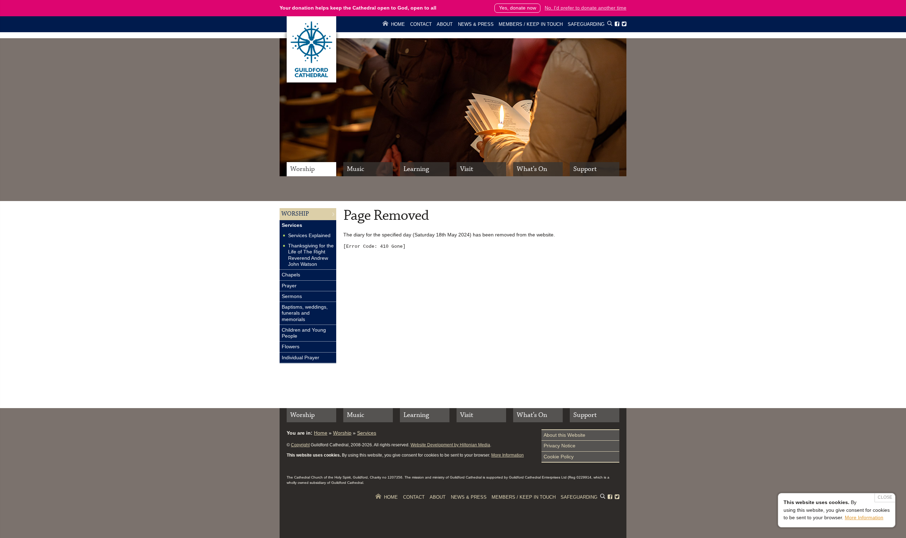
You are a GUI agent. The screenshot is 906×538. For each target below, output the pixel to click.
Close (885, 497)
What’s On (532, 169)
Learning (416, 169)
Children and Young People (304, 333)
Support (585, 169)
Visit (466, 169)
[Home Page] (311, 81)
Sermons (292, 296)
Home (398, 24)
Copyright (300, 445)
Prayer (289, 285)
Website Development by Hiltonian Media (450, 445)
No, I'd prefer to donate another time (585, 8)
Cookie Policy (559, 456)
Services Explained (309, 235)
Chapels (291, 274)
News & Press (476, 24)
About (445, 24)
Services (292, 225)
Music (355, 169)
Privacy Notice (559, 445)
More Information (507, 455)
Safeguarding (586, 24)
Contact (421, 24)
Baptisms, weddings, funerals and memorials (305, 313)
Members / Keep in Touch (531, 24)
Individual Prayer (300, 357)
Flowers (290, 346)
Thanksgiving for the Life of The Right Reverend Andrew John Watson (311, 255)
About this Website (564, 435)
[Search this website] (609, 24)
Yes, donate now (517, 8)
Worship (302, 169)
